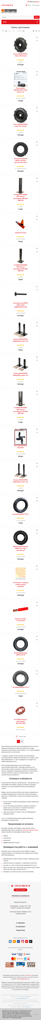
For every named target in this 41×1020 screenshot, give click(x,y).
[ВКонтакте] (10, 941)
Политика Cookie (16, 1017)
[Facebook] (18, 941)
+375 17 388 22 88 (26, 996)
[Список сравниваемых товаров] (36, 12)
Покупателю (20, 930)
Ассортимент (20, 927)
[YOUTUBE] (26, 941)
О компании (20, 923)
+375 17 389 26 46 (26, 1007)
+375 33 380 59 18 (7, 5)
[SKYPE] (30, 941)
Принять (36, 1014)
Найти (37, 17)
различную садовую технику (30, 830)
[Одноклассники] (14, 941)
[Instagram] (22, 941)
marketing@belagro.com (23, 979)
